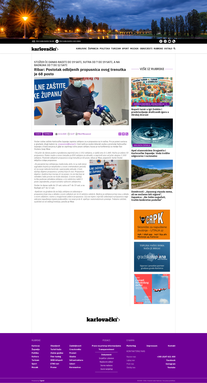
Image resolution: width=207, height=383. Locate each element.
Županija (93, 48)
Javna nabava (106, 365)
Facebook (170, 360)
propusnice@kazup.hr (67, 144)
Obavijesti (146, 48)
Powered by (38, 381)
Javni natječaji (106, 369)
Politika (105, 48)
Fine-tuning (55, 356)
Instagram (170, 364)
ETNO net (54, 364)
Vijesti (38, 134)
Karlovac (81, 48)
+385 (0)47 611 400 (166, 356)
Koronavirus (75, 367)
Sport (125, 48)
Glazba (72, 356)
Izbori (72, 364)
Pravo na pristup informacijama (106, 346)
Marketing (131, 346)
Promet (72, 353)
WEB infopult (56, 360)
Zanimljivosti (75, 346)
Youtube (171, 367)
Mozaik (134, 48)
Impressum (152, 346)
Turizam (116, 48)
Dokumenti (106, 354)
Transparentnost (106, 349)
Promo (53, 367)
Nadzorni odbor (106, 362)
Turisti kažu (55, 349)
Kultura (35, 356)
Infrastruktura (76, 360)
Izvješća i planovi (106, 358)
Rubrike (158, 48)
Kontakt (171, 346)
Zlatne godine (56, 353)
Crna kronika (75, 349)
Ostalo (168, 48)
